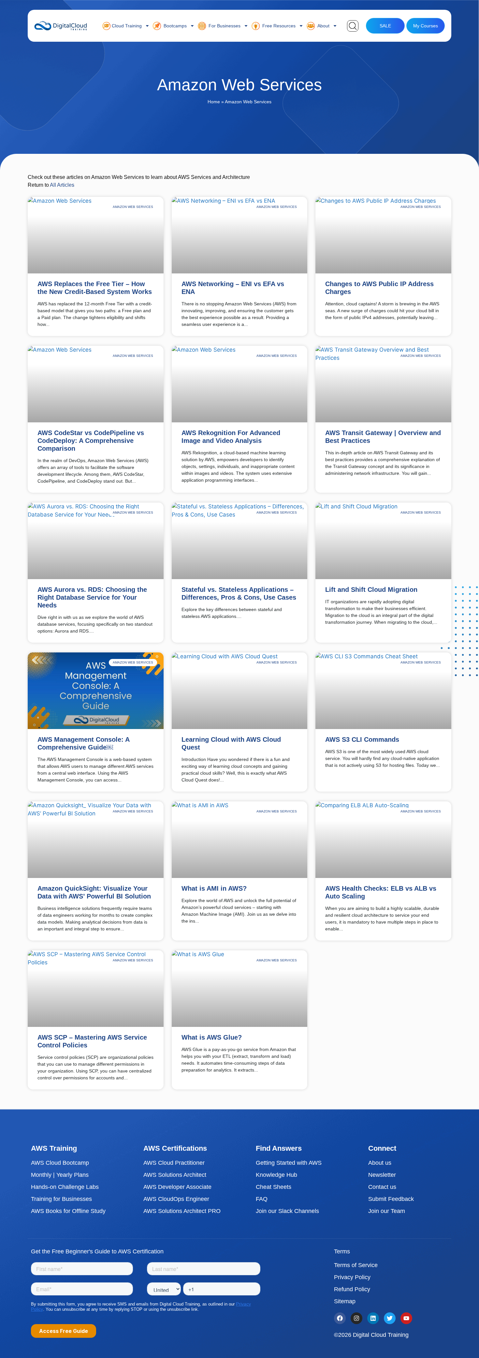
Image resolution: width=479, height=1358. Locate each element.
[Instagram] (356, 1318)
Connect (382, 1148)
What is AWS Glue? (211, 1037)
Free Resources (278, 25)
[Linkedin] (373, 1318)
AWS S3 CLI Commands (362, 739)
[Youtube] (406, 1318)
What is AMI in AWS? (214, 888)
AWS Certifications (175, 1148)
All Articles (62, 185)
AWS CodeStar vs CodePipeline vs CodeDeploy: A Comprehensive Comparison (90, 440)
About (322, 25)
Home (214, 101)
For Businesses (223, 25)
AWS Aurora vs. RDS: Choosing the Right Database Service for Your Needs (92, 597)
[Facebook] (340, 1318)
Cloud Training (126, 25)
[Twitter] (390, 1318)
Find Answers (279, 1148)
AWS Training (54, 1148)
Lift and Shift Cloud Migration (371, 589)
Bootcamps (174, 25)
